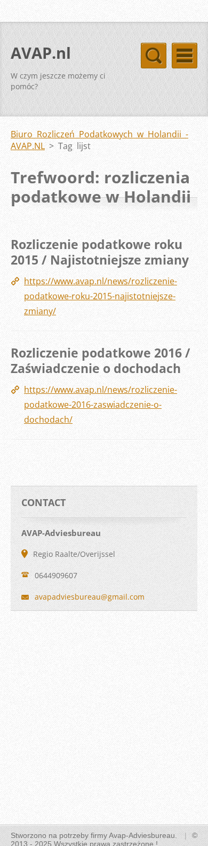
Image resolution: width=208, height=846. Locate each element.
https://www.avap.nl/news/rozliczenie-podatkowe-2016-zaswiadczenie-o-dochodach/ (100, 404)
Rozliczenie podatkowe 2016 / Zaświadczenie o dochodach (100, 360)
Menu (184, 55)
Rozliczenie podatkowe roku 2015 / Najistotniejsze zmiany (100, 252)
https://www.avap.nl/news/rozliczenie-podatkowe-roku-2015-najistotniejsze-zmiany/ (100, 296)
